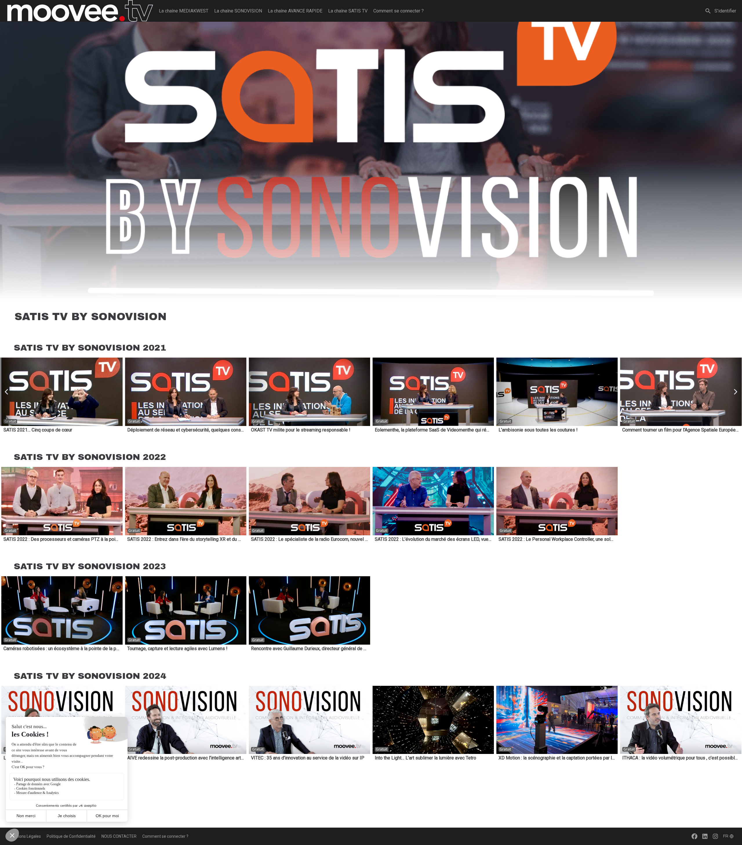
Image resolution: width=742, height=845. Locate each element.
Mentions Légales (25, 836)
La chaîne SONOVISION (238, 11)
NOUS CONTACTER (119, 836)
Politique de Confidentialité (71, 836)
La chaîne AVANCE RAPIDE (295, 11)
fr (725, 836)
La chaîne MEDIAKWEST (183, 11)
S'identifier (725, 11)
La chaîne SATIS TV (348, 11)
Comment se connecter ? (398, 11)
